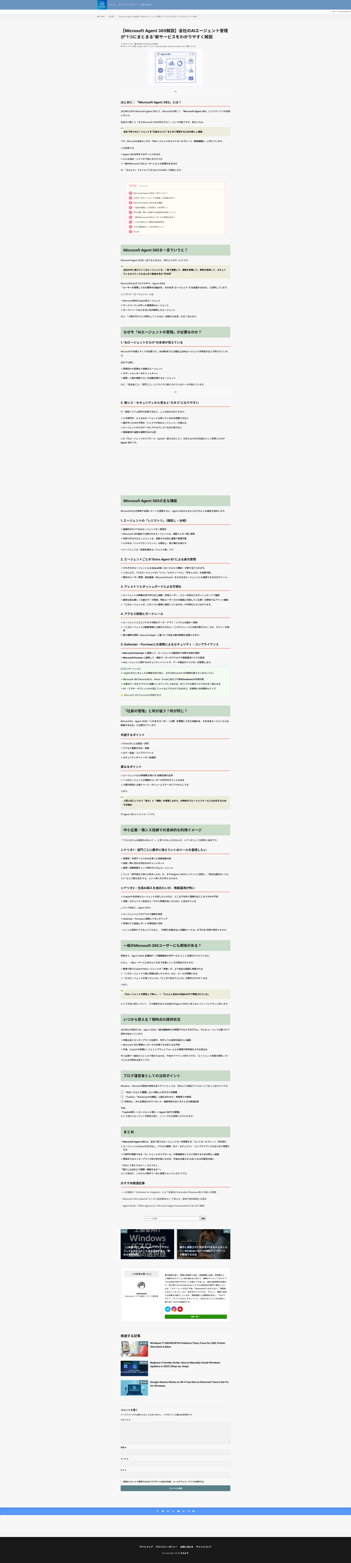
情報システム (191, 46)
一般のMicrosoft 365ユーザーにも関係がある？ (153, 217)
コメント (125, 1420)
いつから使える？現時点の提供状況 (147, 222)
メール (124, 1459)
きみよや (184, 1553)
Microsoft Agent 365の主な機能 (146, 203)
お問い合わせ (146, 5)
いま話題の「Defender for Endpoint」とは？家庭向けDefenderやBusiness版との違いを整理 (169, 1192)
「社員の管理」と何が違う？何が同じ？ (149, 207)
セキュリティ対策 (129, 46)
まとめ (134, 231)
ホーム (112, 5)
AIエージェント (149, 46)
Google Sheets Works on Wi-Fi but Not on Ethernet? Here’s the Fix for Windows (189, 1384)
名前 (124, 1447)
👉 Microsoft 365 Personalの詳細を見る (141, 695)
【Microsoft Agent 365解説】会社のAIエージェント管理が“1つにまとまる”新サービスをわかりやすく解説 (157, 16)
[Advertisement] (175, 471)
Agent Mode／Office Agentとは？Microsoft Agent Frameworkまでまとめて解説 (163, 1205)
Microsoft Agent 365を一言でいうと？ (149, 193)
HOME (102, 16)
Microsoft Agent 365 (176, 46)
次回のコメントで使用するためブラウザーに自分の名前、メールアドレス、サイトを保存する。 (164, 1482)
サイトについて (203, 1546)
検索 (203, 1218)
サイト (123, 1470)
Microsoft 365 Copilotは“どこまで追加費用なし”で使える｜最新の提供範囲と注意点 (165, 1198)
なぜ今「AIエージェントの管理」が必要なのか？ (153, 198)
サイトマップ (146, 1546)
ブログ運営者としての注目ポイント (147, 227)
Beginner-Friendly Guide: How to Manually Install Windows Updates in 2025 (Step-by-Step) (185, 1364)
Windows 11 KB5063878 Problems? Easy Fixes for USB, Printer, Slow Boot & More (188, 1345)
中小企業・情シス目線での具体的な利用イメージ (153, 212)
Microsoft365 (161, 46)
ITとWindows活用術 (150, 44)
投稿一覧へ (195, 1317)
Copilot (139, 46)
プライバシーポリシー (127, 5)
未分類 (111, 16)
